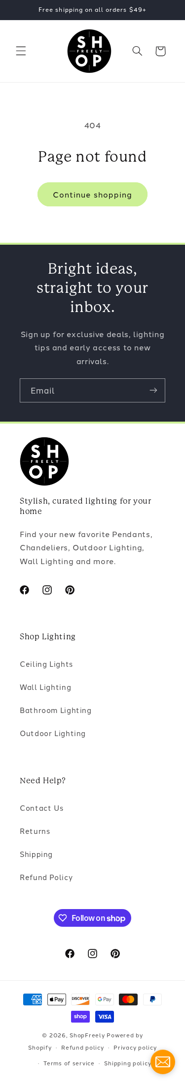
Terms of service (69, 1063)
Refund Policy (46, 877)
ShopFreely (87, 1035)
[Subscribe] (153, 390)
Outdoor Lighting (53, 733)
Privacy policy (134, 1047)
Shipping (36, 854)
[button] (20, 51)
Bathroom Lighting (56, 710)
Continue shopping (92, 194)
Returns (35, 831)
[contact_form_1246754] (162, 1062)
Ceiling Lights (46, 663)
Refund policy (82, 1047)
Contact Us (41, 807)
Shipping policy (127, 1063)
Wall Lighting (45, 687)
